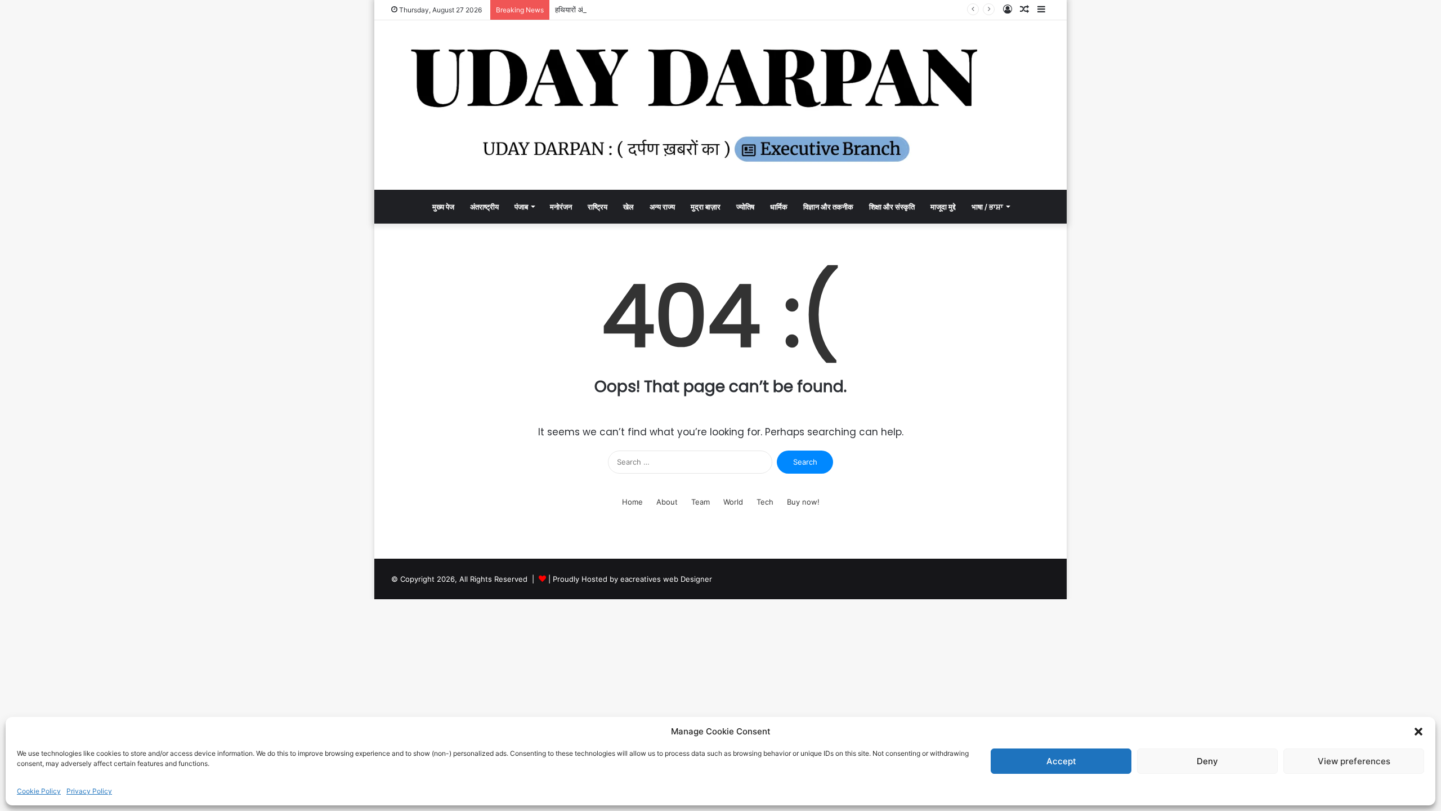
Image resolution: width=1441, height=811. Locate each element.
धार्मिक (778, 206)
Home (632, 501)
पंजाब (521, 206)
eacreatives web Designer (666, 578)
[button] (1418, 731)
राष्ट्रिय (597, 206)
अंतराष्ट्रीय (484, 206)
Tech (765, 501)
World (733, 501)
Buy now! (803, 501)
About (667, 501)
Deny (1207, 761)
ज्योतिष (745, 206)
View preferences (1354, 761)
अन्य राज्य (662, 206)
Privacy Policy (89, 791)
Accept (1061, 761)
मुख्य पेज (443, 206)
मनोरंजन (561, 206)
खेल (628, 206)
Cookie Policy (39, 791)
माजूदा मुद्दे (943, 206)
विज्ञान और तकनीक (828, 206)
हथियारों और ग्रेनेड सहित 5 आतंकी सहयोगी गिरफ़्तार (625, 9)
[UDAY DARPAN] (720, 105)
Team (700, 501)
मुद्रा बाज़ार (705, 206)
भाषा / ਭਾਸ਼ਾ (987, 206)
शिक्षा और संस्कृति (892, 206)
